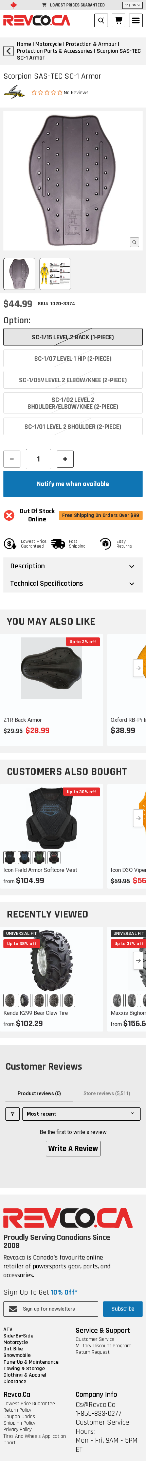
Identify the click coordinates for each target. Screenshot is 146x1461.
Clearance (14, 1381)
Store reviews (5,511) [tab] (107, 1093)
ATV (7, 1329)
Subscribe (122, 1309)
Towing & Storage (24, 1368)
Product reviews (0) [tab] (39, 1093)
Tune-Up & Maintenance (30, 1362)
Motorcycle (15, 1342)
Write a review (73, 1148)
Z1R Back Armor (22, 720)
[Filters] (12, 1114)
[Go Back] (8, 51)
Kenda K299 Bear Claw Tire (35, 1013)
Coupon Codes (19, 1416)
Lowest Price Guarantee (29, 1403)
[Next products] (138, 668)
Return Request (93, 1352)
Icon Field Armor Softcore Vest (40, 870)
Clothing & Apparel (24, 1375)
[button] (48, 92)
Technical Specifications (46, 583)
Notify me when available (73, 484)
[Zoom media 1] (134, 242)
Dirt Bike (13, 1349)
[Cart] (118, 20)
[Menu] (136, 20)
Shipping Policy (19, 1423)
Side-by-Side (18, 1336)
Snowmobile (17, 1355)
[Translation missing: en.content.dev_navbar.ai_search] (101, 20)
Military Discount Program (103, 1346)
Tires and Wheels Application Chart (34, 1439)
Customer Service (95, 1339)
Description (27, 566)
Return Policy (17, 1410)
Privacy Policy (17, 1429)
